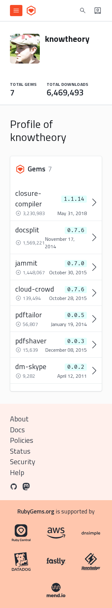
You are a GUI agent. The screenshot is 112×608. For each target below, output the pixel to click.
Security (22, 461)
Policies (21, 440)
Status (20, 451)
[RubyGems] (31, 10)
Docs (17, 429)
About (19, 418)
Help (17, 472)
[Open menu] (16, 10)
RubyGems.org (35, 511)
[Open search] (82, 10)
